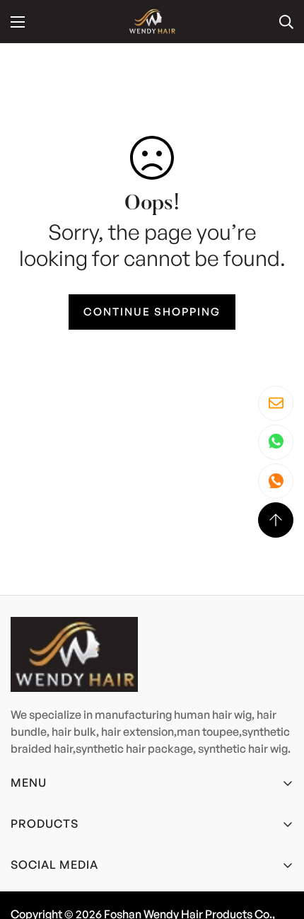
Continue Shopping (152, 311)
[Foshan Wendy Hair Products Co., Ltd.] (152, 21)
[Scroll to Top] (275, 520)
